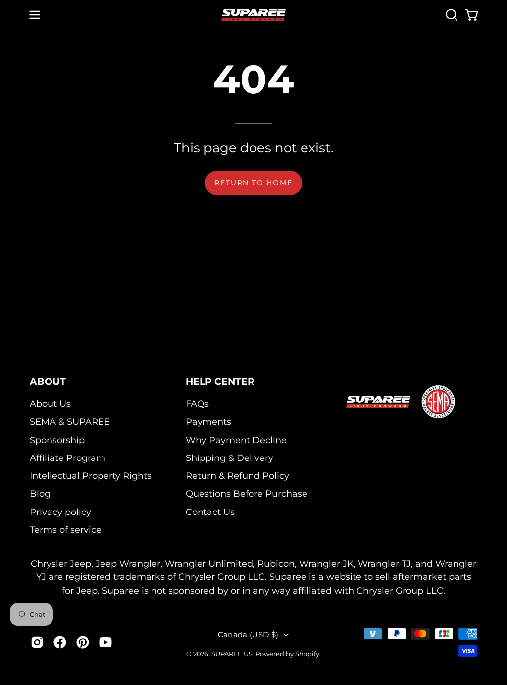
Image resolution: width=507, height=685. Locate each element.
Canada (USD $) (248, 634)
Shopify (307, 654)
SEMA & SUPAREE (70, 421)
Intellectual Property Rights (91, 475)
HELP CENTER (220, 381)
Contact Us (210, 512)
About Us (50, 404)
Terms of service (65, 529)
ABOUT (48, 381)
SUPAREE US (232, 654)
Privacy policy (60, 512)
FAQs (197, 404)
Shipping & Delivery (229, 458)
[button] (450, 15)
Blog (40, 494)
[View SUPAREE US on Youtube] (105, 642)
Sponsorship (57, 440)
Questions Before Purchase (246, 494)
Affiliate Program (67, 458)
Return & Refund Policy (237, 475)
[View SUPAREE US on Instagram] (37, 642)
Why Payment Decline (236, 440)
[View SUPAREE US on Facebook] (59, 642)
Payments (208, 421)
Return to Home (253, 182)
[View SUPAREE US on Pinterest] (82, 642)
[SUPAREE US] (253, 15)
